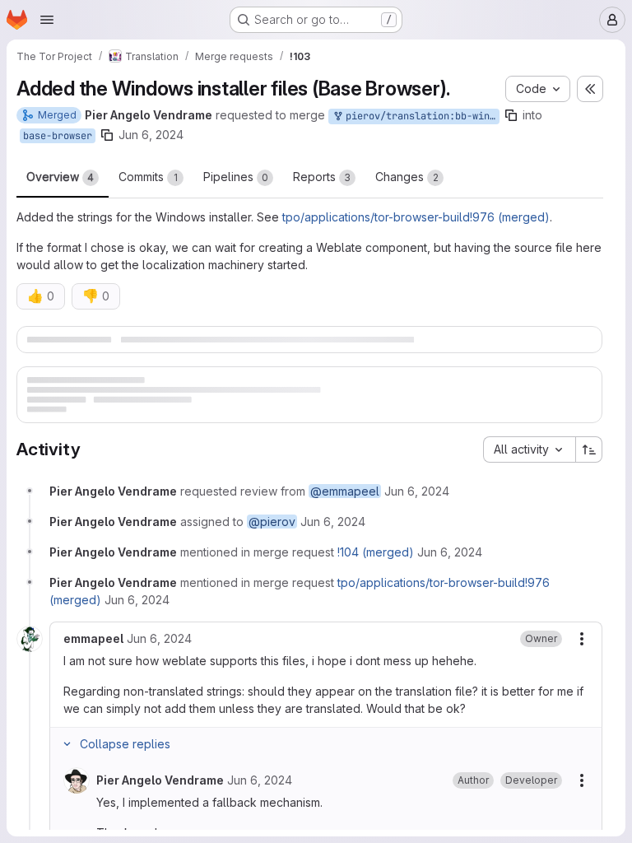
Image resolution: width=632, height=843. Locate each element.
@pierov (272, 557)
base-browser (57, 135)
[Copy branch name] (511, 115)
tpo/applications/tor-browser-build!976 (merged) (416, 217)
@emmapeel (344, 526)
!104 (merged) (375, 587)
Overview (60, 177)
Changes (407, 177)
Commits (148, 177)
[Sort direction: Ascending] (589, 485)
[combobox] (529, 485)
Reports (322, 177)
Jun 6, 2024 (151, 135)
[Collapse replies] (67, 779)
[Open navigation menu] (47, 20)
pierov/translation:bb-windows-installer (420, 116)
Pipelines (235, 177)
